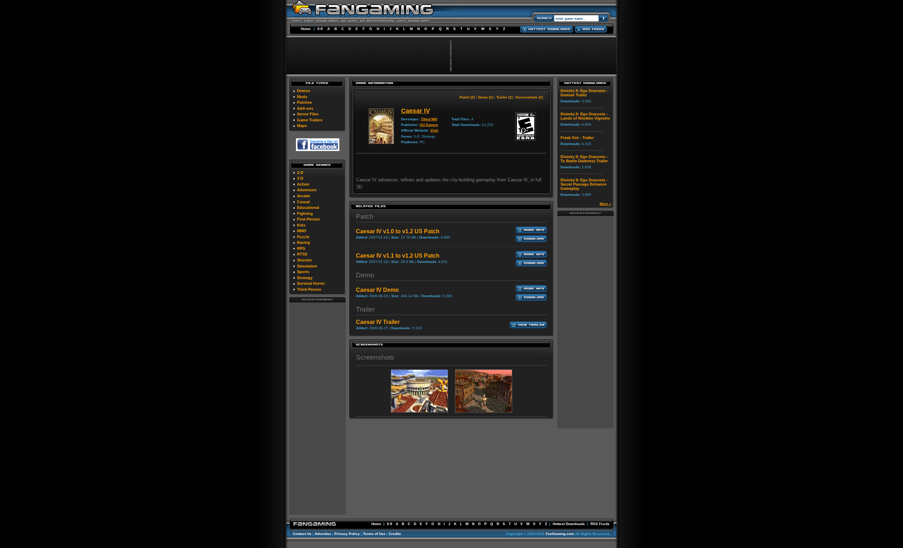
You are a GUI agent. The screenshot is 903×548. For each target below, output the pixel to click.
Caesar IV (415, 110)
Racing (303, 242)
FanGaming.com (560, 534)
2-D (300, 172)
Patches (304, 102)
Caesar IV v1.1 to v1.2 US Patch (398, 256)
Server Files (308, 114)
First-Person (308, 219)
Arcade (303, 196)
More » (605, 204)
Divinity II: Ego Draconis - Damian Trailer (584, 93)
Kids (301, 225)
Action (303, 184)
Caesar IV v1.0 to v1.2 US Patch (398, 231)
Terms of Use (374, 534)
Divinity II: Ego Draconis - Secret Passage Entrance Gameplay (584, 184)
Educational (308, 207)
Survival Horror (311, 283)
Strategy (305, 278)
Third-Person (309, 289)
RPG (301, 248)
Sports (303, 272)
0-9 (320, 29)
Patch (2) (467, 97)
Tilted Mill (429, 119)
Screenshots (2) (529, 97)
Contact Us (302, 534)
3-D (300, 178)
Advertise (323, 534)
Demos (303, 91)
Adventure (306, 190)
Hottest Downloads (569, 524)
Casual (303, 202)
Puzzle (303, 237)
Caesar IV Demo (377, 290)
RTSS (302, 254)
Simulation (307, 266)
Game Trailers (309, 120)
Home (306, 29)
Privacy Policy (347, 534)
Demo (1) (485, 97)
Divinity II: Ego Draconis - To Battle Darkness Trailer (584, 159)
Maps (302, 126)
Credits (395, 534)
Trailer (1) (504, 97)
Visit (434, 130)
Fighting (305, 213)
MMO (302, 231)
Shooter (304, 260)
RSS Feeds (600, 524)
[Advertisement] (317, 408)
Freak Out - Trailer (577, 138)
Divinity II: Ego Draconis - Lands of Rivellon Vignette (585, 116)
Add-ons (305, 108)
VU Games (429, 125)
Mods (302, 97)
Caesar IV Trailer (378, 322)
